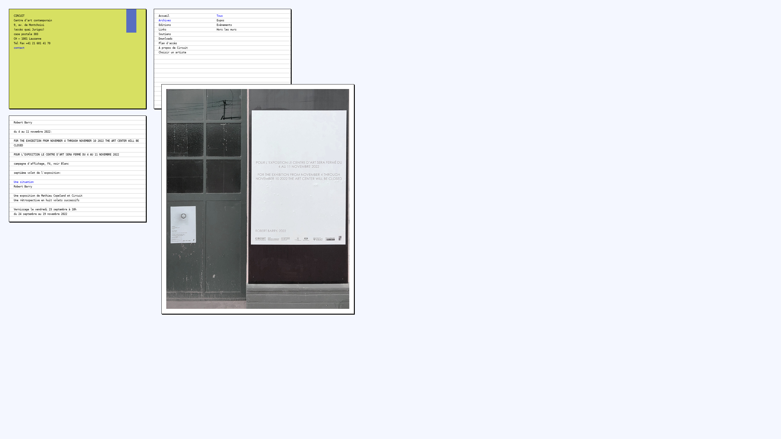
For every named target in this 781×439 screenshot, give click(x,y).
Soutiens (165, 34)
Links (162, 29)
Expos (220, 20)
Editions (165, 25)
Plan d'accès (168, 43)
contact (19, 47)
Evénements (224, 25)
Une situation (24, 182)
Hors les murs (226, 29)
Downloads (165, 38)
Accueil (164, 15)
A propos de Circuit (173, 47)
